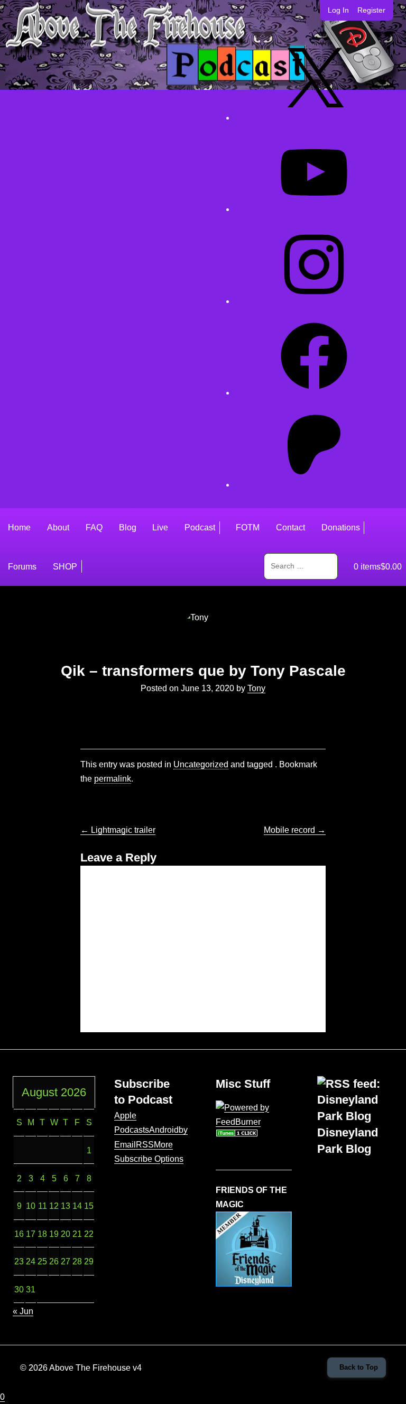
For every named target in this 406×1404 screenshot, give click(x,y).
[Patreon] (314, 484)
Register (371, 10)
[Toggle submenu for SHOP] (85, 566)
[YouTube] (314, 209)
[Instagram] (314, 301)
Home (19, 527)
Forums (22, 566)
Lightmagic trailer (117, 829)
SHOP (65, 566)
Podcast (199, 527)
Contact (290, 527)
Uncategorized (200, 764)
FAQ (94, 527)
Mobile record (295, 829)
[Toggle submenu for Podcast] (223, 527)
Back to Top (358, 1367)
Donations (340, 527)
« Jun (23, 1311)
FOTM (248, 527)
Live (160, 527)
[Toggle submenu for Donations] (368, 527)
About (58, 527)
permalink (112, 778)
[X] (314, 117)
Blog (127, 527)
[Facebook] (314, 392)
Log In (338, 10)
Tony (256, 688)
